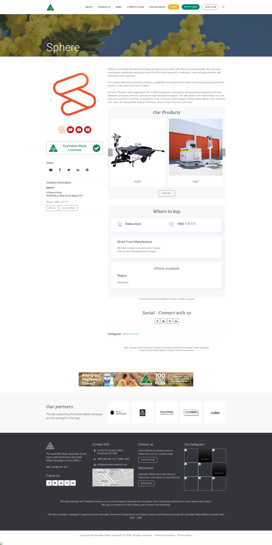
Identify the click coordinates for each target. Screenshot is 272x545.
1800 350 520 (104, 459)
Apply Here (190, 7)
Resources (146, 483)
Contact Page (148, 460)
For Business (157, 7)
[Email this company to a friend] (50, 170)
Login (173, 7)
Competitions (135, 7)
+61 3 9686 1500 (120, 459)
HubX (137, 181)
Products (104, 7)
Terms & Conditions (165, 535)
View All (166, 193)
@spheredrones (131, 334)
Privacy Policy (185, 535)
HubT (196, 181)
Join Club (210, 7)
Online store (133, 224)
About (89, 7)
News (119, 7)
